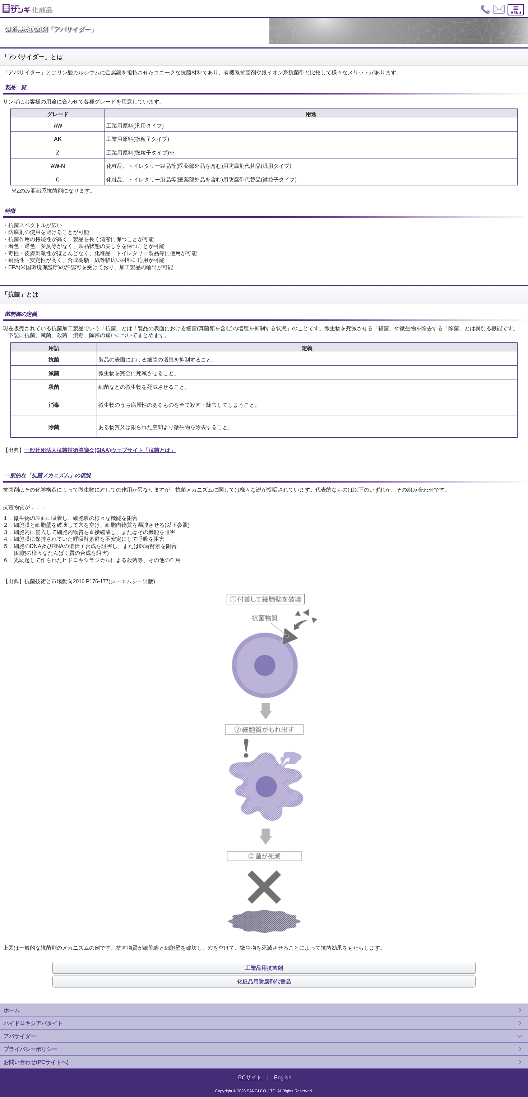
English (282, 1077)
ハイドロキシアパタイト (33, 1023)
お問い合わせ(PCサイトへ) (36, 1062)
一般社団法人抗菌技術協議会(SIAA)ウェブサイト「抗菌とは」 (100, 450)
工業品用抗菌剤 (264, 968)
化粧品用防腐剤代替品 (264, 981)
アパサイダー (20, 1036)
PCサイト (250, 1077)
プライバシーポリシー (30, 1049)
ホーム (12, 1010)
